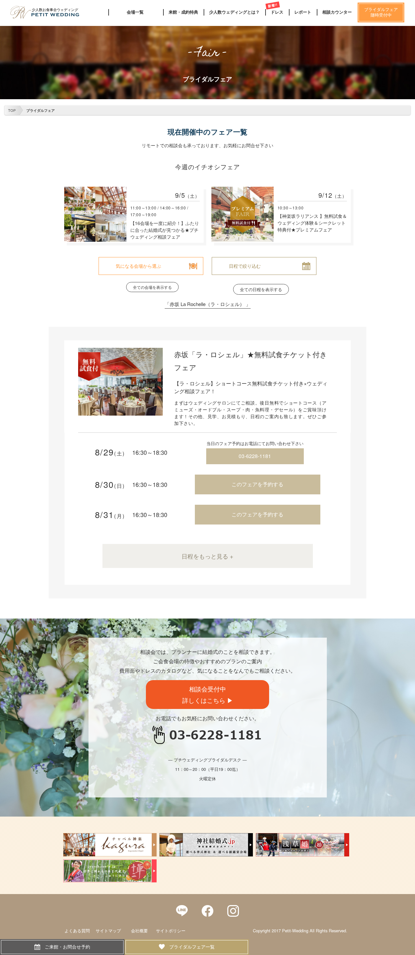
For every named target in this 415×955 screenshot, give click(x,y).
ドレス (277, 12)
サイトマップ (108, 930)
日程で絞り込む (245, 266)
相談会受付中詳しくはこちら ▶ (207, 694)
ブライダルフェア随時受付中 (381, 12)
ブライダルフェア (40, 110)
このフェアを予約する (257, 484)
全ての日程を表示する (261, 289)
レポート (302, 12)
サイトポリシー (170, 930)
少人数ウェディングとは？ (234, 12)
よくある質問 (77, 930)
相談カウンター (337, 12)
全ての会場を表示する (152, 287)
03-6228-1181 (255, 456)
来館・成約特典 (183, 12)
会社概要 (139, 930)
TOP (12, 110)
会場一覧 (135, 12)
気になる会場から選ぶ (138, 266)
